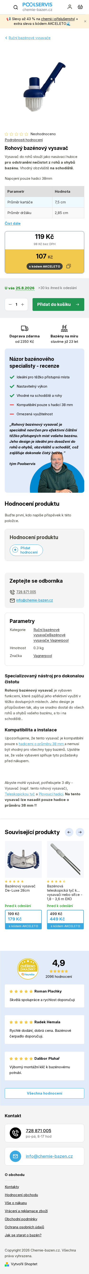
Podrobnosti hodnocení (24, 140)
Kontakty (12, 1187)
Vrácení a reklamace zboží (26, 1211)
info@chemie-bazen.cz (34, 600)
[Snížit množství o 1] (10, 304)
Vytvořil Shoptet (24, 1264)
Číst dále (13, 223)
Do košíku (61, 304)
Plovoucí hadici (51, 794)
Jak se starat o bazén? (23, 1235)
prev (69, 832)
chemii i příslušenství (58, 19)
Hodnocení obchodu (21, 1195)
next (80, 832)
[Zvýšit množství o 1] (22, 304)
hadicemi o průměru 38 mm (42, 744)
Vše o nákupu (16, 1203)
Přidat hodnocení (28, 550)
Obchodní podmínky (21, 1219)
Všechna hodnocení (44, 1093)
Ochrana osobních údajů (24, 1227)
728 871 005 (26, 592)
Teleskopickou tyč (20, 794)
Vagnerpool (42, 655)
